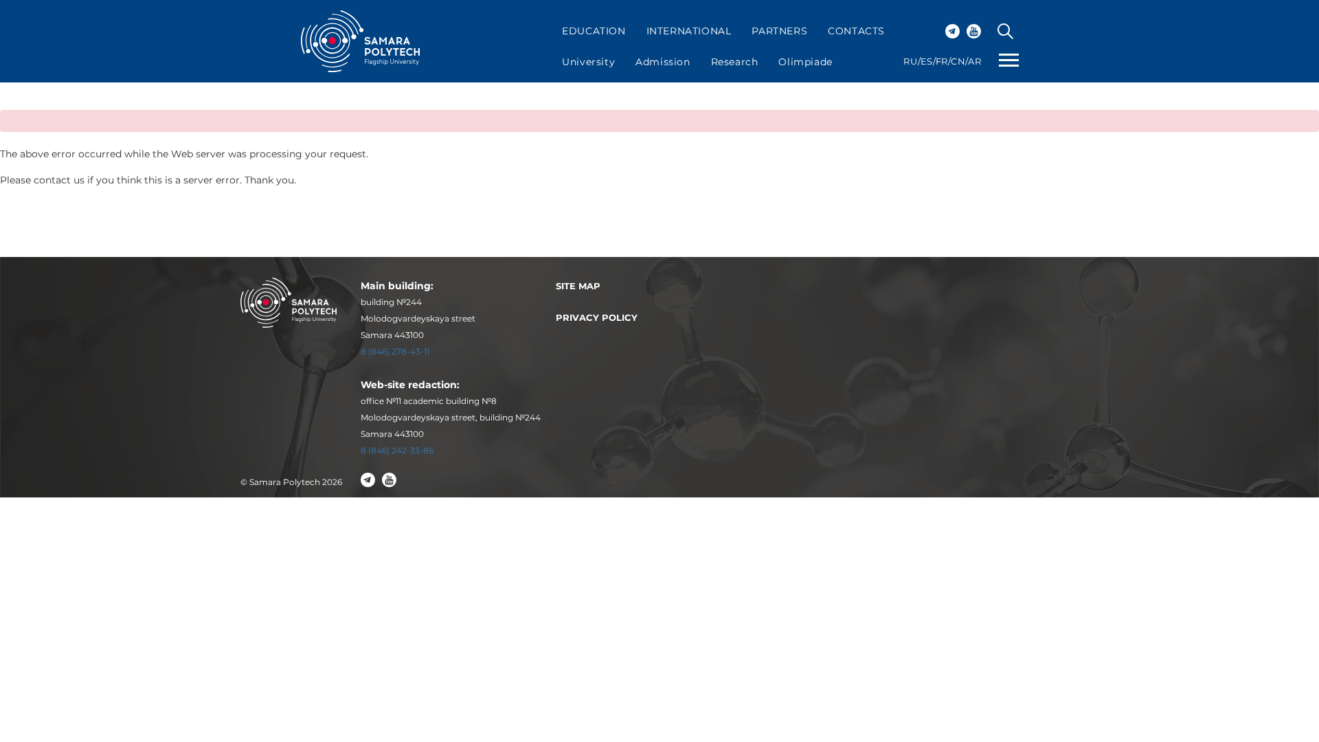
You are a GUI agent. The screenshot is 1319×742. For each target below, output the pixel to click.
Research (734, 62)
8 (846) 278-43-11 (395, 351)
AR (974, 61)
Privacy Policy (597, 317)
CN (958, 61)
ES (927, 61)
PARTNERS (779, 31)
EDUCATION (593, 31)
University (588, 62)
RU (910, 61)
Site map (578, 285)
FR (942, 61)
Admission (662, 62)
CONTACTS (856, 31)
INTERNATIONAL (689, 31)
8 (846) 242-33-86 (397, 450)
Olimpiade (805, 62)
